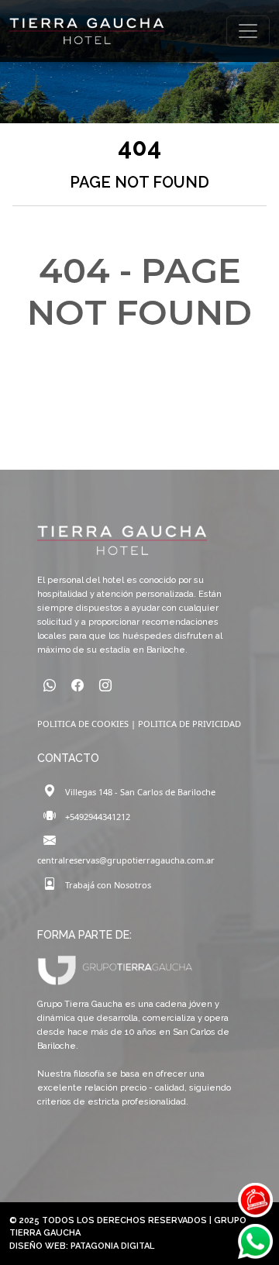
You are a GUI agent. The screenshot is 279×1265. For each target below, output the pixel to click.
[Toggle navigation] (248, 31)
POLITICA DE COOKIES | (87, 723)
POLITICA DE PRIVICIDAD (189, 723)
